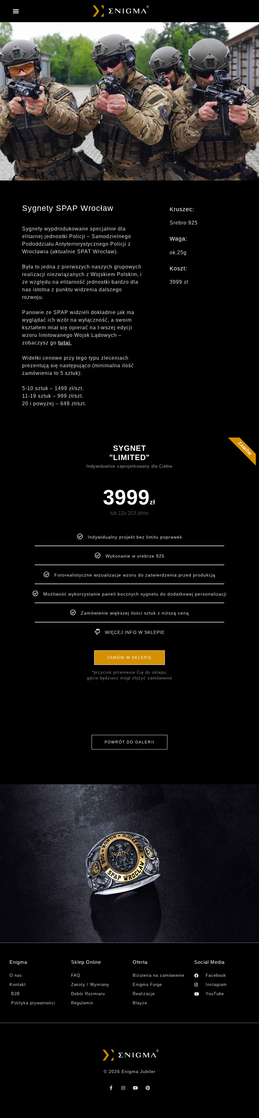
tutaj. (65, 342)
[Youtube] (135, 1087)
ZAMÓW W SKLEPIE (129, 657)
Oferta (140, 962)
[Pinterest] (148, 1087)
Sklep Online (86, 962)
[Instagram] (123, 1087)
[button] (16, 11)
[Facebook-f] (111, 1087)
